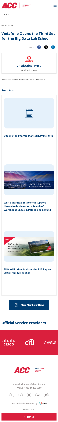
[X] (46, 47)
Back (6, 14)
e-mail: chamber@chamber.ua (29, 384)
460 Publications (29, 70)
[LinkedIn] (53, 47)
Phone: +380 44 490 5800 (29, 387)
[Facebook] (39, 47)
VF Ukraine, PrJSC (29, 65)
